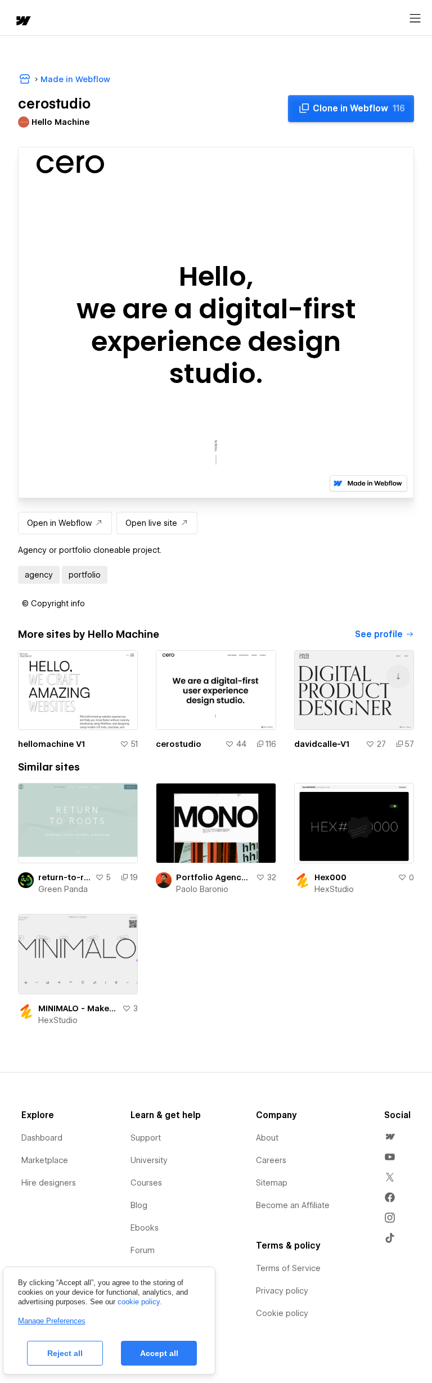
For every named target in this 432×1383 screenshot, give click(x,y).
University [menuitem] (149, 1160)
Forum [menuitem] (142, 1250)
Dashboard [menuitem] (41, 1137)
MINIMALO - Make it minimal (78, 1008)
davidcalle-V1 (321, 744)
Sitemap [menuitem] (271, 1182)
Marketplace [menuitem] (44, 1160)
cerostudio (178, 744)
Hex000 (330, 877)
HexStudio (334, 889)
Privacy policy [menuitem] (282, 1290)
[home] (23, 21)
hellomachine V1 (51, 744)
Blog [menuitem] (138, 1205)
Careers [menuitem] (271, 1160)
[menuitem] (389, 1136)
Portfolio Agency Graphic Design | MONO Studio (213, 877)
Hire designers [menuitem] (48, 1182)
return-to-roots (64, 877)
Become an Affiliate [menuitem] (293, 1205)
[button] (53, 603)
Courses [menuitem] (146, 1182)
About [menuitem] (267, 1137)
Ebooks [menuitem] (144, 1227)
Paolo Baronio (202, 889)
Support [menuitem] (145, 1137)
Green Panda (63, 889)
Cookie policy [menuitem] (282, 1313)
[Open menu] (415, 18)
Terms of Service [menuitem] (288, 1268)
